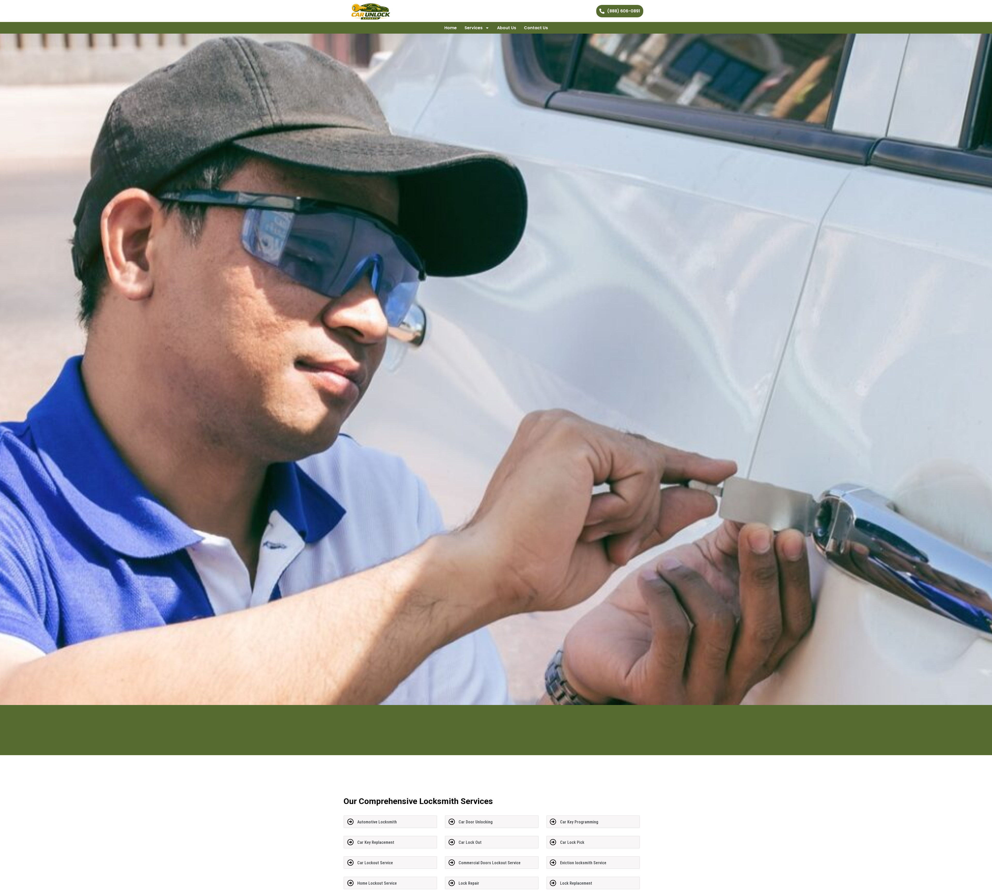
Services (473, 28)
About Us (506, 28)
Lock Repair (469, 883)
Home (450, 28)
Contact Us (536, 28)
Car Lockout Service (375, 862)
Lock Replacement (576, 883)
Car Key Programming (579, 822)
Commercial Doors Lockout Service (490, 862)
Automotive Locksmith (377, 822)
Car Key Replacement (375, 842)
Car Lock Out (470, 842)
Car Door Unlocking (476, 822)
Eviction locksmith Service (583, 862)
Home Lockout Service (377, 883)
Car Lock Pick (572, 842)
